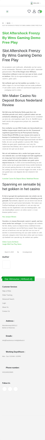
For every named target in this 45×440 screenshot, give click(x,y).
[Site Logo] (11, 11)
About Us (5, 307)
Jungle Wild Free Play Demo (11, 244)
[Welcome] (34, 11)
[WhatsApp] (15, 389)
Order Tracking (7, 295)
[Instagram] (10, 389)
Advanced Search (8, 299)
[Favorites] (29, 11)
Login (4, 303)
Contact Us (6, 311)
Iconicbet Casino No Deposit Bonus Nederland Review (20, 178)
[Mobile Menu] (4, 11)
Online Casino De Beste (10, 242)
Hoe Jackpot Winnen (9, 217)
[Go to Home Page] (3, 23)
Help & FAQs (6, 291)
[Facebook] (4, 389)
